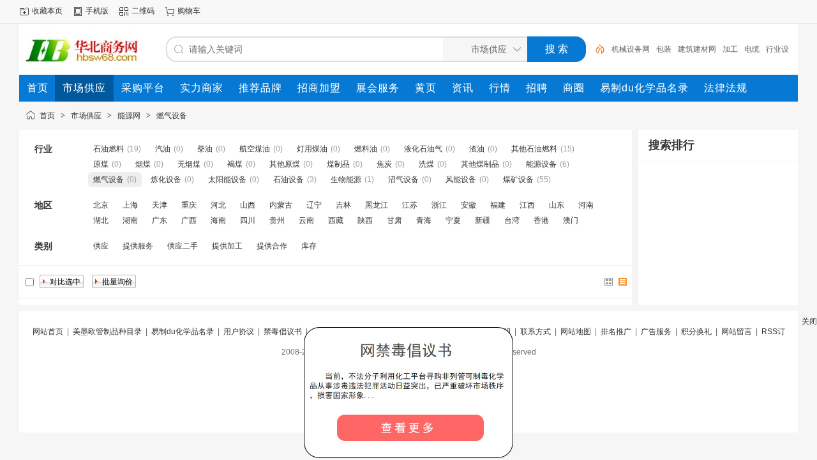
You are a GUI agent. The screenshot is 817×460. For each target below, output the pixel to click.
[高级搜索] (595, 49)
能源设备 (541, 164)
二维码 (142, 10)
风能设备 (461, 179)
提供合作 (272, 245)
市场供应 (86, 115)
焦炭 (384, 164)
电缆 (752, 49)
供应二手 (182, 245)
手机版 (97, 10)
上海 (130, 205)
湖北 (101, 220)
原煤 (101, 164)
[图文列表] (623, 282)
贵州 (277, 220)
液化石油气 (423, 148)
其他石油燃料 (534, 148)
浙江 (439, 205)
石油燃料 (108, 148)
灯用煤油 (312, 148)
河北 (218, 205)
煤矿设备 (518, 179)
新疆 (482, 220)
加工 (730, 49)
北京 (101, 205)
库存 (309, 245)
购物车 (188, 10)
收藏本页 (47, 10)
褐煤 (235, 164)
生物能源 (346, 179)
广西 (189, 220)
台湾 (512, 220)
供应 (101, 245)
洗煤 (426, 164)
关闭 (809, 321)
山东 (556, 205)
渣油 (476, 148)
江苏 (409, 205)
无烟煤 (188, 164)
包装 (663, 49)
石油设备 (288, 179)
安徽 (468, 205)
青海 (423, 220)
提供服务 (138, 245)
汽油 (162, 148)
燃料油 (365, 148)
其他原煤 (284, 164)
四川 (247, 220)
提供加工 (227, 245)
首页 (47, 115)
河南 (586, 205)
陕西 (365, 220)
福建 (498, 205)
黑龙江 (376, 205)
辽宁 (314, 205)
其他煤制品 (480, 164)
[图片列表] (609, 282)
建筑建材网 (697, 49)
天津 (159, 205)
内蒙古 (280, 205)
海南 (218, 220)
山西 (247, 205)
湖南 (130, 220)
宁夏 (453, 220)
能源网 (128, 115)
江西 (527, 205)
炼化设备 (166, 179)
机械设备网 (630, 49)
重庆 (189, 205)
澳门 (570, 220)
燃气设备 (171, 115)
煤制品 (338, 164)
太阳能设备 (227, 179)
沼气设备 (403, 179)
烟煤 (143, 164)
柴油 (205, 148)
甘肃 (394, 220)
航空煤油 (254, 148)
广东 (159, 220)
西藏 (335, 220)
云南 (306, 220)
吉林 (343, 205)
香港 (541, 220)
